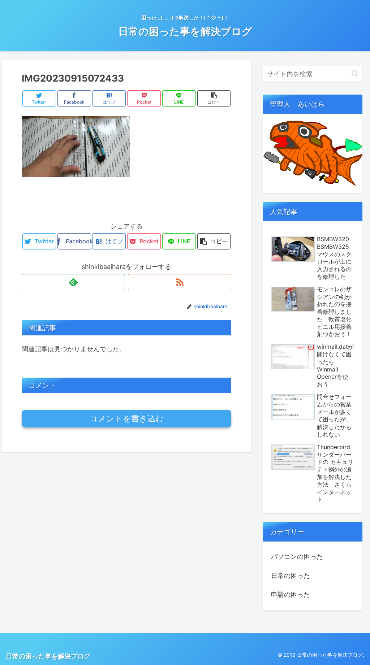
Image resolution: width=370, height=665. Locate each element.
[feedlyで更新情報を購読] (73, 282)
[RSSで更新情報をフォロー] (179, 282)
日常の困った (290, 575)
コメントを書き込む (127, 418)
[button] (355, 73)
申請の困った (290, 594)
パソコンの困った (297, 556)
